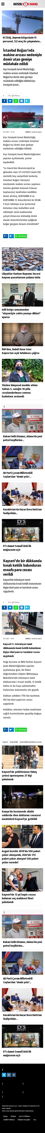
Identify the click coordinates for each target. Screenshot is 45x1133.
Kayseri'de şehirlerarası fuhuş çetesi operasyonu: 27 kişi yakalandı (19, 775)
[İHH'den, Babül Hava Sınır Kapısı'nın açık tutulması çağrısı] (22, 334)
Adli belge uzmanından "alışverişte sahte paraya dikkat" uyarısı (21, 313)
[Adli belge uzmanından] (22, 295)
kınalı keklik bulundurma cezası (31, 742)
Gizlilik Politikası (9, 1120)
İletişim (13, 1116)
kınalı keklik (14, 742)
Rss (35, 1120)
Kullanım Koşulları (24, 1120)
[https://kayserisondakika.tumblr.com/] (14, 1075)
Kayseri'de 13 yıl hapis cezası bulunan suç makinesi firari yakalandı (19, 898)
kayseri (5, 742)
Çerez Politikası (24, 1116)
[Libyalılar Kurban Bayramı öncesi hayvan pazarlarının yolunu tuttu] (22, 259)
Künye (5, 1116)
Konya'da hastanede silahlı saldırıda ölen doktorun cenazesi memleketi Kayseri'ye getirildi (21, 815)
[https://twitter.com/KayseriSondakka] (4, 1075)
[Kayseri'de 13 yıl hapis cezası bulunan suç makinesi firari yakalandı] (22, 880)
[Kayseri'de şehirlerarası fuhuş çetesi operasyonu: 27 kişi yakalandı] (22, 757)
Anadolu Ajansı (37, 132)
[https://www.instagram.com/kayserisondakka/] (9, 1075)
